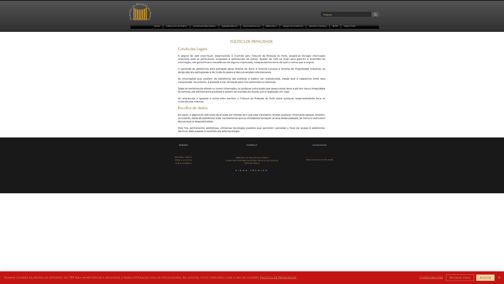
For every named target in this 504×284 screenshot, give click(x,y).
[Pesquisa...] (375, 14)
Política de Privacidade (278, 277)
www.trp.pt (206, 56)
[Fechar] (499, 278)
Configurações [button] (431, 277)
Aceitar (485, 278)
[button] (176, 26)
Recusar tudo (460, 278)
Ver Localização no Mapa (319, 159)
